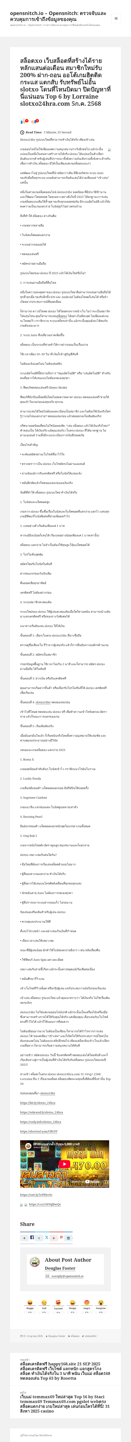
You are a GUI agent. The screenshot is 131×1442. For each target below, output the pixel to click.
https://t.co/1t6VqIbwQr (45, 1204)
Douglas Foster (60, 1268)
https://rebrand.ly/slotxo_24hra (41, 1112)
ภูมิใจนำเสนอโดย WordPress (36, 1435)
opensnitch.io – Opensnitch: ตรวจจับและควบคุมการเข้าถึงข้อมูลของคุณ (58, 16)
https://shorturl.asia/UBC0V (38, 1131)
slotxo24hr (43, 702)
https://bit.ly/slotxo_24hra (37, 1103)
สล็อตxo (62, 316)
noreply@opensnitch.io (68, 1276)
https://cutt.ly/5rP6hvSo (36, 1195)
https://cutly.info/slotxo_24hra (40, 1122)
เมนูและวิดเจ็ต (116, 18)
